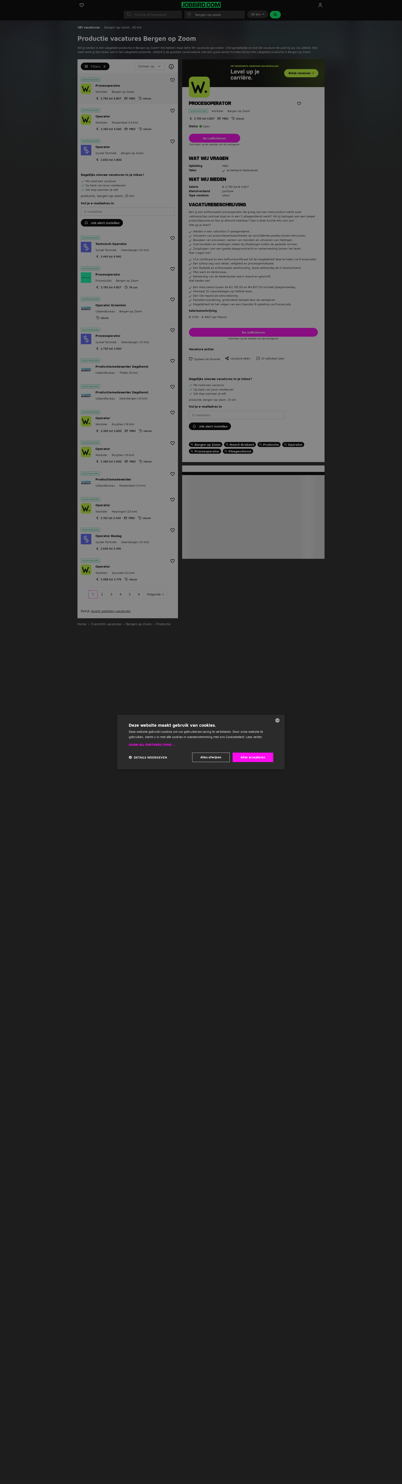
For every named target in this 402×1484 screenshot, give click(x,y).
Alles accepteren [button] (253, 757)
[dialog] (201, 742)
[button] (201, 745)
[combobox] (277, 720)
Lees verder (254, 737)
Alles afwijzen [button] (211, 757)
